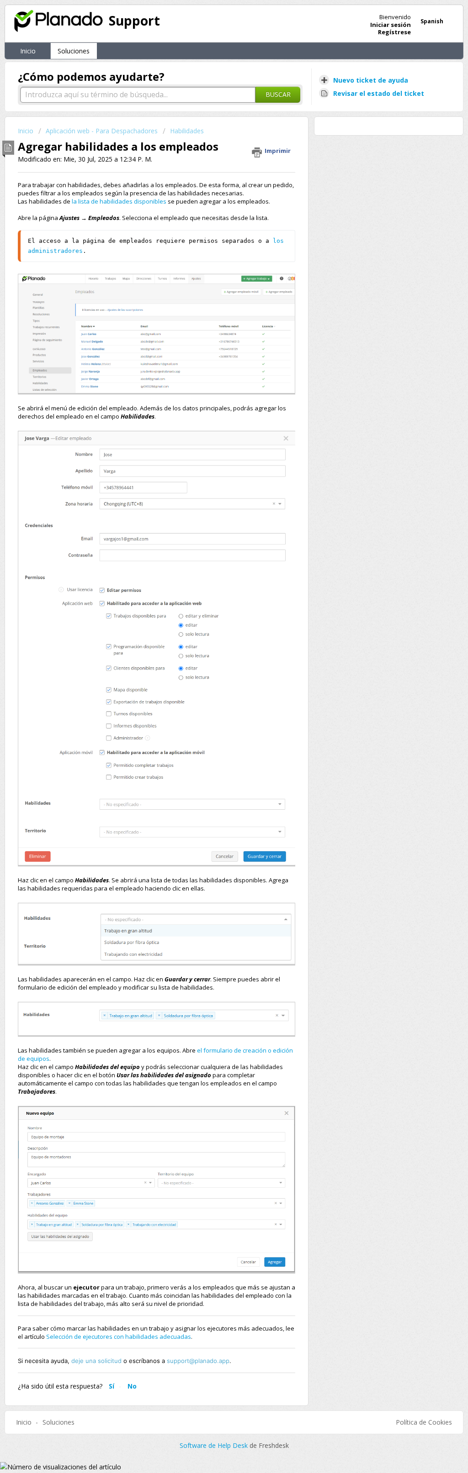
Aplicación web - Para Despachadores (102, 130)
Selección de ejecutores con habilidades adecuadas (118, 1336)
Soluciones (74, 51)
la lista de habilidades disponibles (119, 201)
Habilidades (187, 130)
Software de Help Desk (215, 1445)
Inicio (28, 51)
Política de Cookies (424, 1422)
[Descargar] (217, 636)
